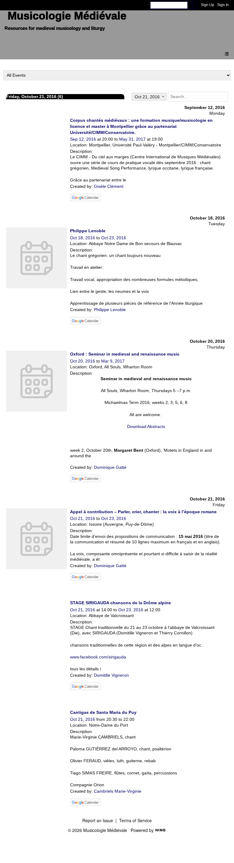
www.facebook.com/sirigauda (98, 656)
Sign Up (207, 5)
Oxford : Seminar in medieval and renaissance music (124, 354)
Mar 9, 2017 (113, 361)
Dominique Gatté (110, 467)
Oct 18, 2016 (82, 237)
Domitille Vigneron (111, 675)
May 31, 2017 (132, 139)
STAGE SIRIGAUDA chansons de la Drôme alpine (120, 602)
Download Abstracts (146, 426)
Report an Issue (97, 820)
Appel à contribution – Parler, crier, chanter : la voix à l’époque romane (143, 511)
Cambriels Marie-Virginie (117, 791)
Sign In (223, 5)
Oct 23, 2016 (113, 237)
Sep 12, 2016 (83, 139)
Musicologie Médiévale (67, 15)
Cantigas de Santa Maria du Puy (103, 712)
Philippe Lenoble (87, 230)
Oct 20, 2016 (82, 361)
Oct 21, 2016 (82, 518)
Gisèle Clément (108, 186)
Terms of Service (135, 820)
